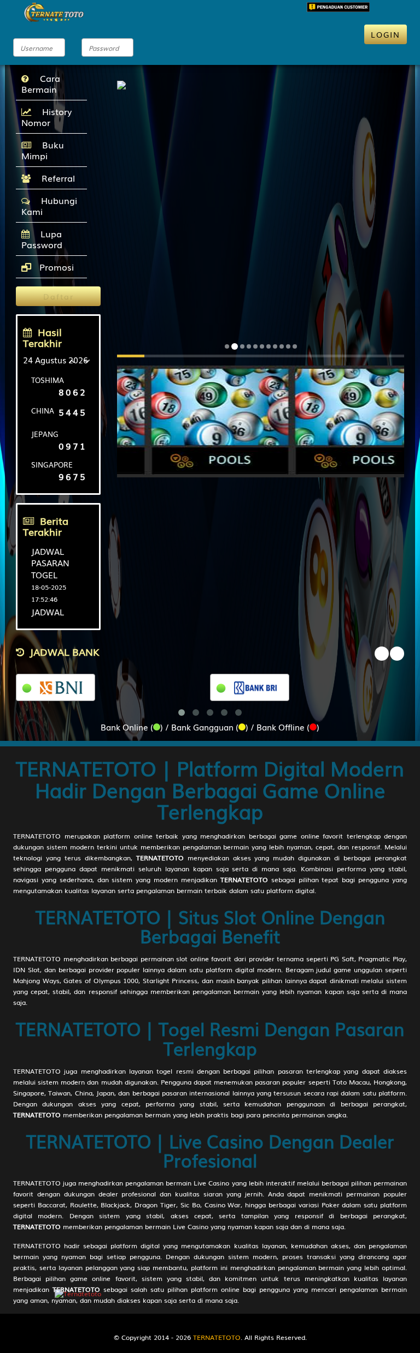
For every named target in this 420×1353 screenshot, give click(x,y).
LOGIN (385, 34)
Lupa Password (41, 239)
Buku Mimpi (42, 150)
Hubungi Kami (49, 206)
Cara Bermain (40, 83)
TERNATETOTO (37, 836)
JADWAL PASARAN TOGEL (50, 562)
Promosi (55, 266)
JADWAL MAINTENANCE (61, 617)
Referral (55, 177)
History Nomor (46, 117)
